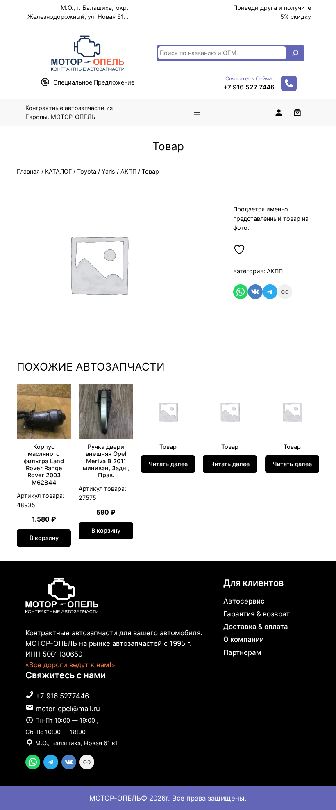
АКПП (128, 171)
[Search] (295, 52)
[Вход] (278, 112)
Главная (28, 171)
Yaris (108, 171)
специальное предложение (93, 82)
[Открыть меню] (197, 112)
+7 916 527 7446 (249, 87)
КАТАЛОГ (58, 171)
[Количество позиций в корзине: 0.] (297, 112)
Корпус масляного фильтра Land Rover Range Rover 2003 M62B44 (44, 465)
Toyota (86, 171)
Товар (168, 447)
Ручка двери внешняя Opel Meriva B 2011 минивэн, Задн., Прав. (106, 461)
